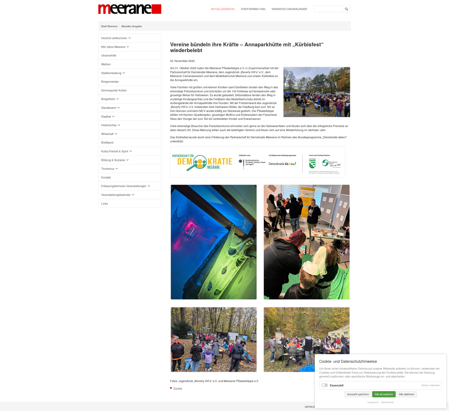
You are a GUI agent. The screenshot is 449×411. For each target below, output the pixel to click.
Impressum (312, 407)
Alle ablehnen (406, 394)
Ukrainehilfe (108, 55)
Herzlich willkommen (114, 38)
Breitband (107, 142)
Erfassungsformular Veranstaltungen (123, 186)
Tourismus (107, 169)
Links (104, 203)
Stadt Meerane (109, 26)
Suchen (346, 9)
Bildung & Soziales (113, 160)
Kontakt (106, 177)
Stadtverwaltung (253, 9)
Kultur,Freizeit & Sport (114, 151)
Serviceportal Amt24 (113, 90)
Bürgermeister (110, 81)
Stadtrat (106, 116)
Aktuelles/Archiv (223, 9)
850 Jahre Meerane (113, 47)
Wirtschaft (107, 134)
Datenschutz (387, 402)
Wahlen (106, 64)
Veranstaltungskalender (289, 9)
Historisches (109, 125)
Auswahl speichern (358, 394)
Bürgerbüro (108, 99)
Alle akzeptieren (384, 394)
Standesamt (108, 108)
